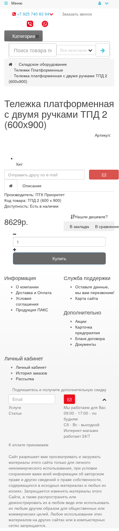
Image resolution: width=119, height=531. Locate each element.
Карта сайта (86, 298)
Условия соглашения (27, 301)
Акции (80, 321)
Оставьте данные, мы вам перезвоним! (94, 289)
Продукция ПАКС (32, 309)
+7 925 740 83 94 (32, 14)
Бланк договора (90, 338)
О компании (27, 286)
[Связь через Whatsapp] (45, 24)
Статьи (15, 413)
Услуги (15, 407)
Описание (31, 185)
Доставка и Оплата (34, 292)
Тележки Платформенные (38, 70)
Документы (85, 344)
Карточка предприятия (87, 329)
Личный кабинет (31, 367)
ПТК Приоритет (50, 194)
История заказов (31, 373)
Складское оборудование (43, 64)
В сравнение (103, 226)
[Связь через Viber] (30, 24)
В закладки (78, 226)
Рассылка (25, 378)
